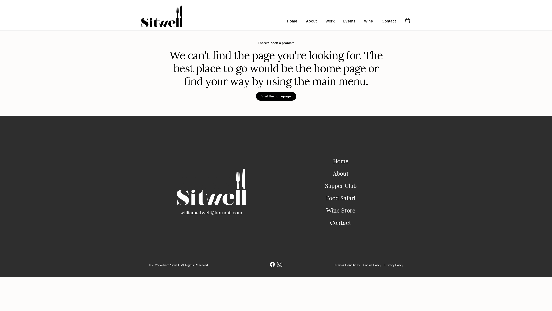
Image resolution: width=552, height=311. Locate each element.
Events (349, 21)
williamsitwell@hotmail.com (211, 212)
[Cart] (408, 20)
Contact (389, 21)
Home (292, 21)
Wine (368, 21)
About (311, 21)
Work (330, 21)
